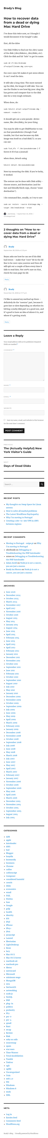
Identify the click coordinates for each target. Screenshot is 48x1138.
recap (8, 1029)
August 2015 (11, 618)
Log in (9, 1114)
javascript (10, 935)
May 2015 (10, 621)
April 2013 (10, 644)
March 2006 (11, 798)
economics (11, 889)
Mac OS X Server (13, 958)
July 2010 (10, 687)
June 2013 (10, 641)
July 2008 (10, 745)
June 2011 (10, 670)
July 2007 (10, 758)
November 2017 (13, 605)
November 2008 (13, 736)
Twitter (9, 1062)
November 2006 (13, 781)
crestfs (9, 882)
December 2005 (13, 801)
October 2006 (12, 785)
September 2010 (13, 680)
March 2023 (11, 602)
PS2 (8, 1013)
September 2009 (13, 706)
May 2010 (10, 690)
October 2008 (12, 739)
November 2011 (13, 660)
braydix (9, 856)
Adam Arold (11, 563)
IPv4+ (8, 928)
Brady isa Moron (13, 569)
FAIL (8, 895)
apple (8, 840)
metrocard (11, 971)
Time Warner (12, 1052)
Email (7, 397)
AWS (8, 846)
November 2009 (13, 700)
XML (8, 1095)
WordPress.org (13, 1124)
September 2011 (13, 667)
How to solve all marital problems (21, 511)
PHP (8, 1000)
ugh (8, 1065)
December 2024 (13, 595)
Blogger (9, 853)
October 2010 (12, 677)
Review (9, 1033)
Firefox (9, 899)
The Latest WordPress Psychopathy (22, 514)
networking (11, 990)
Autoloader (11, 843)
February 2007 (12, 775)
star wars (10, 1049)
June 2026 (10, 592)
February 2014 (12, 638)
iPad (8, 922)
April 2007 (10, 768)
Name (7, 385)
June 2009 (10, 713)
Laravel (9, 938)
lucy (8, 951)
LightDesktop (12, 944)
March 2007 (11, 772)
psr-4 (8, 1020)
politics (9, 1007)
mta (8, 984)
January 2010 (12, 693)
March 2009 (11, 723)
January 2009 (12, 729)
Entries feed (11, 1117)
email (8, 892)
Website (8, 408)
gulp (8, 909)
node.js (9, 994)
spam (8, 1046)
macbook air (11, 961)
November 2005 (13, 804)
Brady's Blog (12, 8)
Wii (7, 1082)
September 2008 (13, 742)
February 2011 (12, 674)
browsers (10, 863)
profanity (10, 1010)
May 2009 (10, 716)
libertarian (11, 941)
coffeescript (11, 873)
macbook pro (12, 964)
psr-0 (8, 1016)
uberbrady (11, 214)
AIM (8, 837)
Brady (11, 247)
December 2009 (13, 696)
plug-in (9, 1003)
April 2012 (10, 647)
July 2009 (10, 709)
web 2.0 (9, 1079)
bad (7, 850)
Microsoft (10, 974)
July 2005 (10, 817)
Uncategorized (9, 216)
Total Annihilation (14, 1056)
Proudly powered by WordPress (26, 1133)
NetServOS (11, 987)
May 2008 (10, 752)
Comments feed (13, 1121)
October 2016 (12, 615)
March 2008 (11, 755)
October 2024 (12, 598)
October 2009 (12, 703)
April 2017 (10, 608)
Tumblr (9, 1059)
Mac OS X (10, 954)
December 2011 (13, 657)
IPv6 (8, 931)
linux (8, 948)
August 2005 (12, 814)
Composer (10, 876)
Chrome (9, 866)
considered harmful (15, 879)
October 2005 (12, 808)
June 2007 (10, 762)
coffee (9, 869)
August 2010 (11, 683)
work (8, 1092)
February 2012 (12, 651)
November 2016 (13, 611)
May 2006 (10, 791)
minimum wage (13, 977)
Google (9, 905)
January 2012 (12, 654)
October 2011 (12, 664)
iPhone (9, 925)
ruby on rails (12, 1039)
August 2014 (11, 628)
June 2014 (10, 631)
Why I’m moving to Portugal (19, 517)
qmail (8, 1023)
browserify (11, 859)
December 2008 (13, 732)
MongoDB (10, 980)
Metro (9, 967)
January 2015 (12, 624)
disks (8, 886)
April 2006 (11, 794)
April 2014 (10, 634)
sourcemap (11, 1043)
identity (9, 915)
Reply (7, 279)
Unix (8, 1075)
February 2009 (13, 726)
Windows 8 (11, 1088)
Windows (10, 1085)
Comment (9, 350)
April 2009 (11, 719)
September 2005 (13, 811)
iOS (7, 918)
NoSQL (9, 997)
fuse (8, 902)
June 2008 (10, 749)
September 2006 (13, 788)
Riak (8, 1036)
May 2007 (10, 765)
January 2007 (12, 778)
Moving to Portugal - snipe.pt (20, 543)
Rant (8, 1026)
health (9, 912)
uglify (8, 1069)
